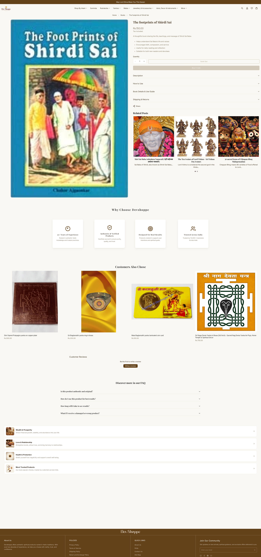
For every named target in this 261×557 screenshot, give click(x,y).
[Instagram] (201, 556)
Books (123, 15)
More (183, 8)
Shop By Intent (79, 8)
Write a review (130, 366)
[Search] (242, 8)
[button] (195, 171)
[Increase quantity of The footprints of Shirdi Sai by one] (144, 61)
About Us (138, 545)
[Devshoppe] (6, 8)
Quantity (136, 57)
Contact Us (138, 551)
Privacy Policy (74, 545)
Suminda (93, 8)
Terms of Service (75, 548)
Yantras (116, 8)
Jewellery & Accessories (142, 8)
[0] (256, 8)
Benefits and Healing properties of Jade (238, 159)
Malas (126, 8)
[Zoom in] (126, 24)
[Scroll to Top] (257, 546)
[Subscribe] (254, 550)
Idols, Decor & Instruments (166, 8)
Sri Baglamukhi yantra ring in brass (80, 335)
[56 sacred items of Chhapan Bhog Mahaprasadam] (153, 136)
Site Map (138, 555)
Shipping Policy (74, 551)
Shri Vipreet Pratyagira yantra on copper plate (20, 335)
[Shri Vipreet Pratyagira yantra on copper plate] (35, 301)
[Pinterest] (208, 556)
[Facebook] (204, 556)
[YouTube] (211, 556)
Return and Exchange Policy (79, 555)
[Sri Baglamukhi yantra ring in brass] (98, 301)
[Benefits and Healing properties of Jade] (238, 136)
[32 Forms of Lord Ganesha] (196, 136)
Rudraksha (104, 8)
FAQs (136, 548)
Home (114, 15)
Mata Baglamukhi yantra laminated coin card (148, 335)
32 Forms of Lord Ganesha (196, 159)
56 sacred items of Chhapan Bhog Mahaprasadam (154, 160)
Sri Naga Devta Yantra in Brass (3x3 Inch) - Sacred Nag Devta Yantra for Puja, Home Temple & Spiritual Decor (225, 336)
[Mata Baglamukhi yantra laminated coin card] (162, 301)
